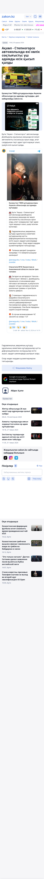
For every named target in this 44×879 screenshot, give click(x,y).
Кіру (40, 466)
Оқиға (24, 21)
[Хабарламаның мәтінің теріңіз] (22, 472)
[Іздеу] (35, 16)
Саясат (4, 21)
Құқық (31, 21)
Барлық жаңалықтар (17, 37)
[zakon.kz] (8, 16)
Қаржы (17, 21)
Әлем (11, 21)
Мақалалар (39, 21)
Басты (4, 37)
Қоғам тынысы (33, 37)
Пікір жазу (37, 479)
